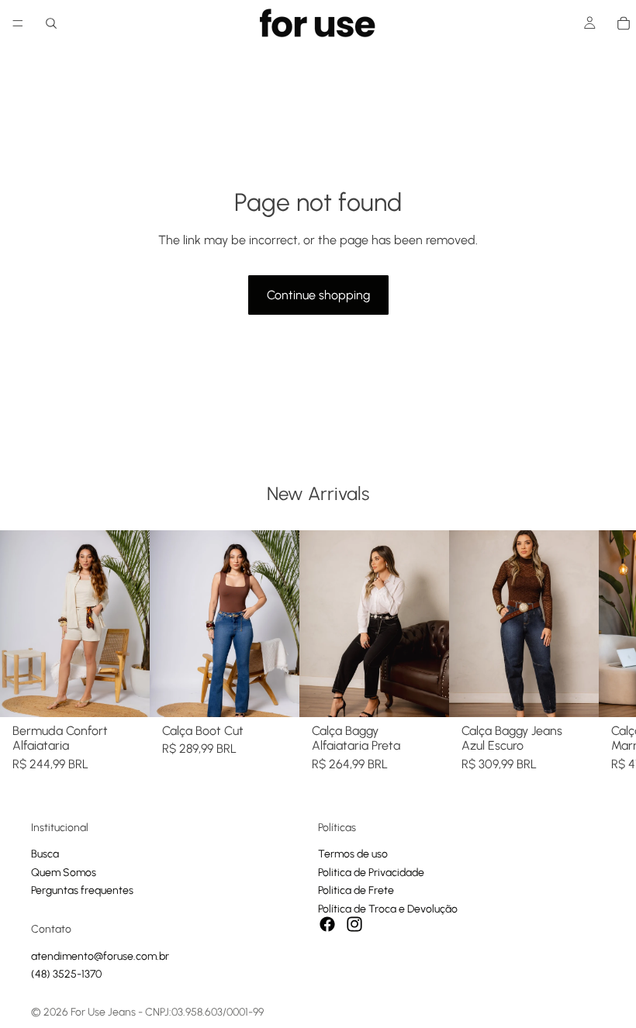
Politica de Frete (356, 890)
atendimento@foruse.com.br (100, 955)
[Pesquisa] (51, 23)
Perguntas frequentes (82, 890)
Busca (45, 854)
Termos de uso (353, 854)
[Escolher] (126, 693)
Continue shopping (318, 295)
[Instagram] (354, 924)
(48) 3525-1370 (66, 974)
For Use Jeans (103, 1012)
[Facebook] (327, 924)
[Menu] (18, 23)
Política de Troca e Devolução (388, 908)
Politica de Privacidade (371, 872)
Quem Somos (63, 872)
